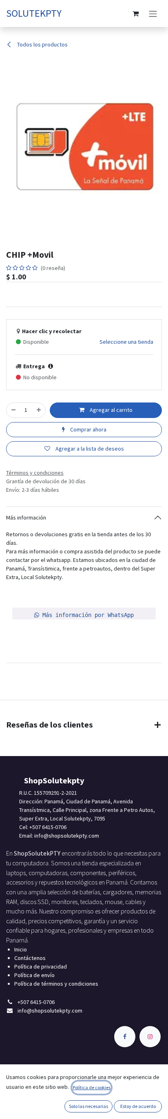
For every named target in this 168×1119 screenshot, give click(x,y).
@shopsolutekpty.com (71, 835)
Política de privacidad (40, 966)
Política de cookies (92, 1087)
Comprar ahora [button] (87, 429)
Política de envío (34, 975)
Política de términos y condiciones (56, 983)
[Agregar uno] (39, 410)
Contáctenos (30, 958)
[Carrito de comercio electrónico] (135, 13)
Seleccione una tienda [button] (126, 341)
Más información (26, 517)
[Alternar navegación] (153, 13)
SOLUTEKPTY (34, 13)
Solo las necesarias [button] (88, 1106)
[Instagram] (150, 1036)
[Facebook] (124, 1036)
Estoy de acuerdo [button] (138, 1106)
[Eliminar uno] (13, 410)
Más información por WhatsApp (86, 615)
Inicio (20, 949)
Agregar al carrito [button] (110, 410)
